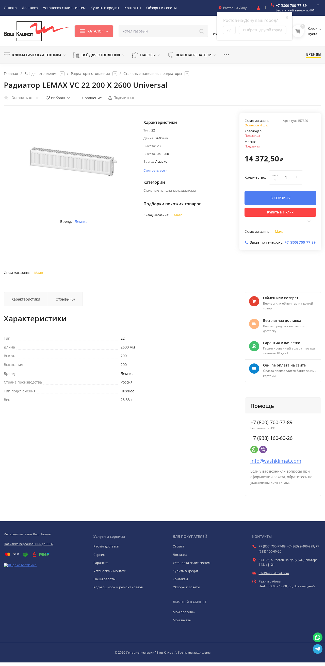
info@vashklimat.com (275, 460)
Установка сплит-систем (191, 562)
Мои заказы (182, 620)
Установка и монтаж (109, 571)
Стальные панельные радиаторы (152, 73)
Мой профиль (184, 612)
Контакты (180, 579)
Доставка (180, 554)
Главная (11, 73)
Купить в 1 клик (280, 212)
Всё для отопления (40, 73)
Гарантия (100, 562)
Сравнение (92, 97)
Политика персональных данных (28, 544)
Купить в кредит (185, 571)
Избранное (61, 97)
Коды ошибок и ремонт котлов (118, 587)
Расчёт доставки (106, 546)
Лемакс (81, 221)
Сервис (99, 554)
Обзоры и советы (186, 587)
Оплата (178, 546)
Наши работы (104, 579)
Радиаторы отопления (90, 73)
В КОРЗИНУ (280, 197)
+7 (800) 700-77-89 (291, 5)
